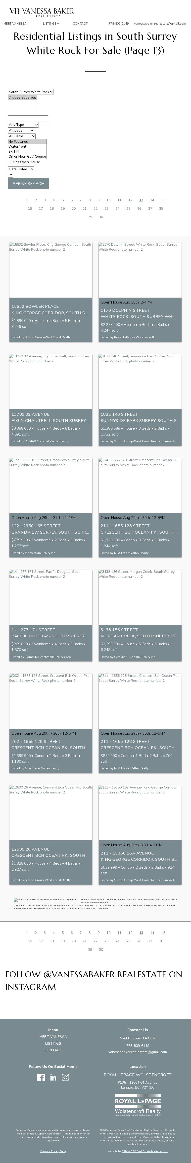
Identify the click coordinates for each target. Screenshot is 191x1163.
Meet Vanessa (15, 24)
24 (117, 208)
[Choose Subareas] (22, 97)
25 (128, 208)
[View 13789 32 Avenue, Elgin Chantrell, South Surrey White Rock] (51, 381)
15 (163, 200)
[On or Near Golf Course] (27, 156)
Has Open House (26, 162)
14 (152, 200)
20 (74, 208)
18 (52, 208)
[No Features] (27, 141)
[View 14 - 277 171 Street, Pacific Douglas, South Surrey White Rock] (51, 597)
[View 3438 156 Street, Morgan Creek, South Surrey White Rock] (140, 597)
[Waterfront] (27, 146)
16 (30, 208)
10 (108, 200)
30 (101, 217)
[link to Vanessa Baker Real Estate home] (39, 16)
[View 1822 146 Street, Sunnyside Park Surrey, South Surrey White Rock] (140, 381)
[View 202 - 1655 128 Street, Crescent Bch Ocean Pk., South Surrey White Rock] (51, 701)
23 (106, 208)
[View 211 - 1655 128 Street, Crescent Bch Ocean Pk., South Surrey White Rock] (140, 701)
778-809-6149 (119, 24)
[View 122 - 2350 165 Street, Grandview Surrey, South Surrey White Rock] (51, 485)
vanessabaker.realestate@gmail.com (160, 24)
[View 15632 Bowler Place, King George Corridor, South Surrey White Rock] (51, 269)
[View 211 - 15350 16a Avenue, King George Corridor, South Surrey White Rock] (140, 812)
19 (63, 208)
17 (41, 208)
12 (130, 200)
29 (90, 217)
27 (150, 208)
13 (141, 200)
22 (95, 208)
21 (85, 208)
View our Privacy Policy (53, 1151)
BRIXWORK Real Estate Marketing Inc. (145, 1151)
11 (119, 200)
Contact (80, 24)
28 (161, 208)
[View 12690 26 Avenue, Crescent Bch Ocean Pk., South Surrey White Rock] (51, 812)
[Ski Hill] (27, 151)
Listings (53, 1043)
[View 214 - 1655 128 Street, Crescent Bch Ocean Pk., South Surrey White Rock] (140, 485)
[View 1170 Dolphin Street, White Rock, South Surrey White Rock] (140, 269)
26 (139, 208)
